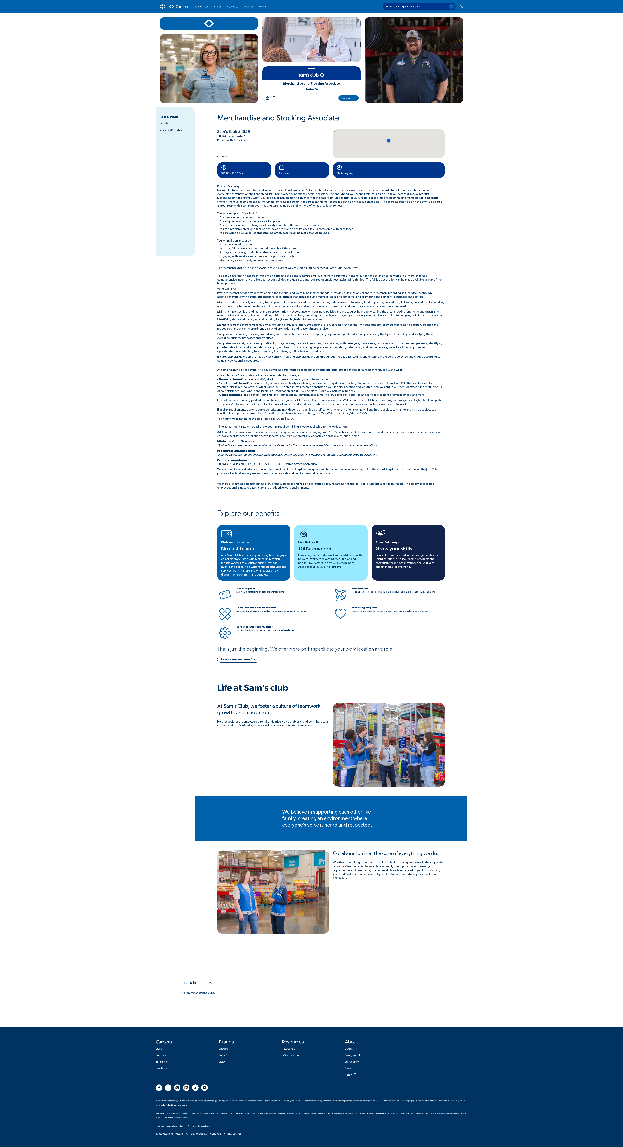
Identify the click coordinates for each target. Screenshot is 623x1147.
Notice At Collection (233, 1133)
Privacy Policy (215, 1133)
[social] (159, 1087)
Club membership (235, 542)
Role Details (169, 116)
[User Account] (461, 6)
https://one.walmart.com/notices (333, 391)
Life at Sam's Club (171, 129)
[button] (274, 98)
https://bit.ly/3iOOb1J (356, 413)
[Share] (267, 98)
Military (262, 6)
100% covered (315, 548)
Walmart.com (181, 1133)
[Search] (451, 6)
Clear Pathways (387, 542)
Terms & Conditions (198, 1133)
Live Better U (308, 542)
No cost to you (237, 548)
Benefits (165, 123)
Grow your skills (393, 548)
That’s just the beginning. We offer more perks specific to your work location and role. (305, 649)
